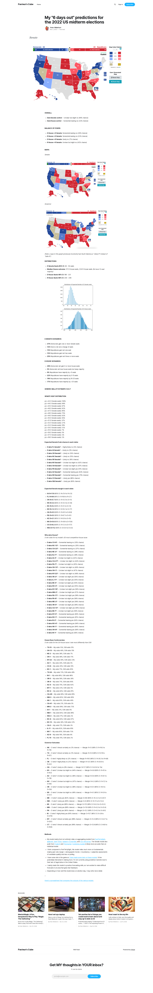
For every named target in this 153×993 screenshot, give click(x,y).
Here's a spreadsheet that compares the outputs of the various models (69, 880)
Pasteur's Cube (25, 4)
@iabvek (50, 842)
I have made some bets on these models (83, 857)
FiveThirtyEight (100, 839)
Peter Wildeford (55, 27)
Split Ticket (58, 842)
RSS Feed (76, 949)
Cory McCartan (85, 842)
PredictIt (57, 844)
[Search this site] (115, 4)
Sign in (120, 4)
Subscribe (129, 4)
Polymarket (68, 844)
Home (39, 4)
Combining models (78, 844)
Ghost (133, 949)
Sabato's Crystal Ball (69, 842)
